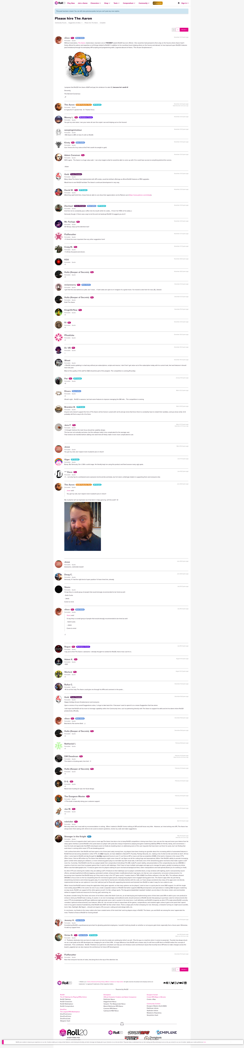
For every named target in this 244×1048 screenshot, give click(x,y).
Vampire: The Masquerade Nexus (114, 1004)
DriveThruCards (65, 1018)
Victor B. (68, 935)
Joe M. (67, 809)
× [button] (230, 1042)
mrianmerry (70, 284)
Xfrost (67, 360)
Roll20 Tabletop (65, 999)
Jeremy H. (69, 920)
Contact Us (113, 982)
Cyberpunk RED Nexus (111, 1011)
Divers (67, 391)
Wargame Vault (65, 1021)
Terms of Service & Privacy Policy (96, 982)
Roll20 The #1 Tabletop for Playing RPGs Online (73, 996)
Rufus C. (68, 684)
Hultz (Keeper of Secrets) (77, 272)
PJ (65, 322)
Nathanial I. (70, 743)
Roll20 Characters (66, 1001)
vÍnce (67, 38)
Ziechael (68, 206)
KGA (66, 259)
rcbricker (69, 821)
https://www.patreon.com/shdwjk (140, 195)
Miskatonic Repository (154, 1013)
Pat (66, 378)
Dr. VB (67, 347)
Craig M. (68, 247)
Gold (67, 174)
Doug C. (68, 574)
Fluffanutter (70, 234)
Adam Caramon (72, 155)
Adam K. (68, 659)
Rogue (67, 646)
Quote (74, 41)
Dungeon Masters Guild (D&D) (157, 1006)
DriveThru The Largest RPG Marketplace (70, 1010)
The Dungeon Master (75, 796)
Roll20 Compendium (67, 1006)
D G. (66, 781)
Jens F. (68, 425)
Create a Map (151, 999)
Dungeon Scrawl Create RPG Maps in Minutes (156, 996)
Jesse (67, 446)
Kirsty (67, 142)
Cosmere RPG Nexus (110, 1008)
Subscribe (158, 3)
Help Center (120, 982)
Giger (67, 459)
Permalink (67, 41)
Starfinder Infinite (152, 1010)
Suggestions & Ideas (75, 23)
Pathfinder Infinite (153, 1008)
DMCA (107, 982)
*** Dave (68, 472)
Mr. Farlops (70, 221)
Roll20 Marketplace (66, 1004)
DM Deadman (71, 756)
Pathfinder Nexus (109, 999)
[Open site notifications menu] (179, 3)
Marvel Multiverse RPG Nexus (113, 1006)
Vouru (67, 587)
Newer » (184, 30)
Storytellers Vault (152, 1015)
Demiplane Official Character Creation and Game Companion (120, 996)
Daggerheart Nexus (110, 1001)
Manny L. (69, 117)
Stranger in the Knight (75, 836)
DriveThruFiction (65, 1016)
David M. (69, 190)
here (204, 1042)
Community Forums (60, 23)
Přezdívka (69, 335)
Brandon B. (70, 407)
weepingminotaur (73, 130)
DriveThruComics (65, 1014)
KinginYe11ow (71, 310)
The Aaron (81, 43)
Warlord (68, 672)
